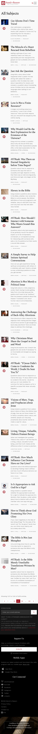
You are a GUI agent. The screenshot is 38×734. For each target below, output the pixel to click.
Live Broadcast (9, 682)
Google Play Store (11, 672)
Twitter (6, 693)
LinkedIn (7, 696)
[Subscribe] (34, 612)
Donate (19, 649)
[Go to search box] (32, 3)
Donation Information (20, 653)
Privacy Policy (5, 704)
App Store (8, 669)
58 (22, 601)
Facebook (7, 687)
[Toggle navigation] (35, 3)
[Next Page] (33, 601)
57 (18, 601)
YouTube (7, 684)
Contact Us (5, 709)
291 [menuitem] (29, 601)
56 (15, 601)
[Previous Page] (4, 601)
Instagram (7, 690)
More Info (26, 664)
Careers (3, 707)
